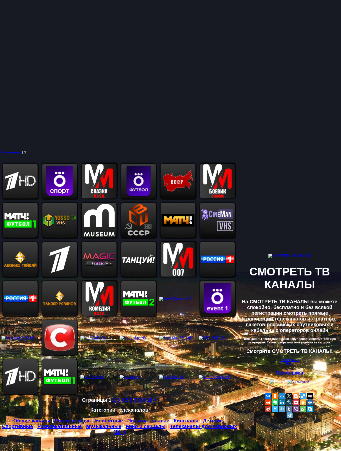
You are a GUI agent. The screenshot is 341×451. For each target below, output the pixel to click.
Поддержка (289, 372)
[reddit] (268, 402)
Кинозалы (186, 420)
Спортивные (17, 426)
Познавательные (148, 420)
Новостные (109, 420)
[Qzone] (303, 402)
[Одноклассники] (275, 396)
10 (149, 400)
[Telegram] (290, 415)
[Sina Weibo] (268, 409)
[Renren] (310, 402)
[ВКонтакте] (268, 396)
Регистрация (289, 360)
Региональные (73, 420)
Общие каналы (31, 420)
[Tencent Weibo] (282, 409)
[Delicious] (303, 396)
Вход (290, 364)
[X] (289, 396)
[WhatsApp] (303, 409)
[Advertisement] (150, 74)
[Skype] (310, 409)
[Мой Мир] (282, 396)
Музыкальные (103, 426)
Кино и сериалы (146, 426)
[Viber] (296, 409)
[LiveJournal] (289, 402)
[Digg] (310, 396)
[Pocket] (296, 402)
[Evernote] (275, 402)
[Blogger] (296, 396)
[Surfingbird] (275, 409)
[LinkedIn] (282, 402)
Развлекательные (59, 426)
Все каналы (11, 152)
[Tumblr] (289, 409)
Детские (213, 420)
